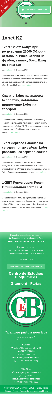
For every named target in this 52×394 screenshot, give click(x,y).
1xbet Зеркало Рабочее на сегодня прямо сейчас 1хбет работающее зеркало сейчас (24, 147)
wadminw (9, 70)
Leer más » (26, 85)
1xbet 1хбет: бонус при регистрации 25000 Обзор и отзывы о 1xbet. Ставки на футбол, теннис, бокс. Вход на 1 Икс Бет (24, 56)
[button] (26, 23)
